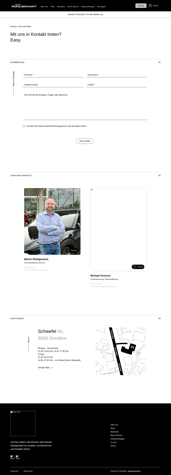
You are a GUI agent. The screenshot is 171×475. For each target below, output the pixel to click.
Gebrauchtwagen (88, 7)
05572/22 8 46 (30, 267)
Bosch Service (73, 7)
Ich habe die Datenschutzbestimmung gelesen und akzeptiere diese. (56, 126)
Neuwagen (101, 7)
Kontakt (141, 6)
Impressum (14, 471)
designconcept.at (134, 471)
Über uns (44, 7)
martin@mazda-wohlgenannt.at (36, 270)
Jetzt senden (85, 141)
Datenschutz (28, 471)
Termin (155, 6)
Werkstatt (61, 7)
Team (52, 7)
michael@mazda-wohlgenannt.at (104, 286)
